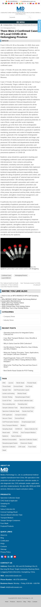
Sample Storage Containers (10, 520)
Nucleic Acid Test (27, 411)
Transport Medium (6, 518)
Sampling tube (22, 404)
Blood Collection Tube (27, 407)
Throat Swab (6, 386)
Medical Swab (22, 393)
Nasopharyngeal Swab (22, 397)
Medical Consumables (9, 439)
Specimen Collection (8, 446)
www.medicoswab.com (13, 576)
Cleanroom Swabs (26, 443)
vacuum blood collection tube (23, 400)
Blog (2, 538)
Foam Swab (32, 446)
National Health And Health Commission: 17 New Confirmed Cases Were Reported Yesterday (9, 284)
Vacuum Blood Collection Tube (11, 515)
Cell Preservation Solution (10, 422)
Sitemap (3, 549)
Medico (23, 425)
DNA (3, 383)
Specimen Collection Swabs (28, 439)
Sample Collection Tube (9, 407)
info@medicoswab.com (29, 1)
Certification (4, 541)
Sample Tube (6, 390)
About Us (3, 535)
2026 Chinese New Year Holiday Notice (16, 306)
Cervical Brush (19, 418)
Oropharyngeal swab (28, 422)
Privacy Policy (5, 552)
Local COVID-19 (6, 278)
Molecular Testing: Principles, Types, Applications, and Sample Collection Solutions (21, 353)
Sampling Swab (7, 429)
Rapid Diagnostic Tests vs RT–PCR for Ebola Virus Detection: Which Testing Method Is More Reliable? (20, 359)
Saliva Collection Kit (31, 429)
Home (6, 601)
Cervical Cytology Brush (9, 512)
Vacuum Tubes (7, 418)
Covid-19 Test (6, 400)
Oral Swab (29, 386)
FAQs (2, 543)
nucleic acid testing (8, 393)
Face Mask (4, 523)
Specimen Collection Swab (10, 411)
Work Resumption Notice (10, 304)
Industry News (9, 320)
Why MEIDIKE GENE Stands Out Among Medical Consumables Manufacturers (18, 300)
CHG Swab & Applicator (9, 501)
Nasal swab (6, 432)
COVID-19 (18, 429)
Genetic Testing (7, 397)
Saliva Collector (16, 436)
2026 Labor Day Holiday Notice (13, 303)
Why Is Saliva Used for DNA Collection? (18, 343)
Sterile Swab (20, 383)
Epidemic (5, 436)
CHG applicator (7, 415)
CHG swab (21, 446)
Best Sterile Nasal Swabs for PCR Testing (18, 370)
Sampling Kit (5, 503)
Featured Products (7, 526)
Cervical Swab (18, 386)
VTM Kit (15, 432)
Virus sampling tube (8, 404)
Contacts (3, 546)
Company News (7, 25)
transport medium (20, 415)
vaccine (10, 383)
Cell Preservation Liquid (21, 390)
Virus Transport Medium (10, 425)
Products (12, 601)
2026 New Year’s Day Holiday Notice (15, 308)
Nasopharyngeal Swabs (9, 443)
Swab (4, 450)
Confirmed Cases (6, 275)
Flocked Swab (31, 383)
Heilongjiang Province (21, 275)
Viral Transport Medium (28, 432)
